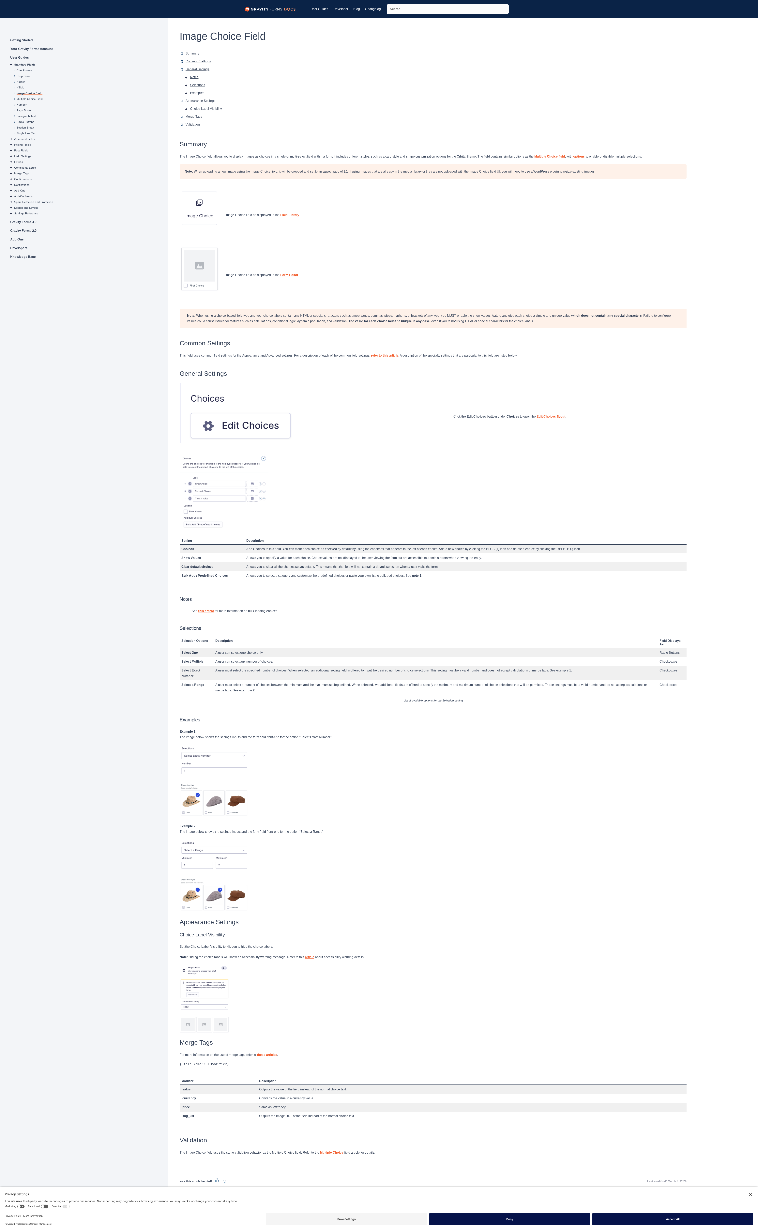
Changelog (373, 9)
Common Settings (198, 61)
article (309, 957)
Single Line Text (26, 133)
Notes (194, 77)
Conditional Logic (25, 167)
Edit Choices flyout (551, 416)
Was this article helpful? (196, 1181)
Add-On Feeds (23, 196)
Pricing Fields (22, 144)
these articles (267, 1054)
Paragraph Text (26, 116)
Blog (356, 9)
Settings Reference (26, 213)
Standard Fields (25, 64)
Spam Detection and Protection (33, 202)
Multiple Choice (331, 1152)
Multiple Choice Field (30, 98)
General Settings (197, 69)
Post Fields (21, 150)
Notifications (21, 184)
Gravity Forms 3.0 (23, 222)
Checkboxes (24, 70)
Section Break (25, 127)
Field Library (289, 215)
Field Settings (22, 156)
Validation (193, 124)
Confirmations (23, 179)
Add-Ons (19, 190)
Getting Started (21, 40)
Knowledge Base (23, 256)
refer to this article (384, 355)
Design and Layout (26, 207)
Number (22, 104)
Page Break (24, 110)
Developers (18, 248)
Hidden (21, 81)
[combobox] (448, 9)
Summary (192, 53)
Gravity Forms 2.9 (23, 230)
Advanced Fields (24, 139)
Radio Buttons (25, 121)
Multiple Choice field (549, 156)
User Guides (319, 9)
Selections (197, 85)
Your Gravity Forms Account (31, 49)
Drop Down (24, 76)
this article (206, 611)
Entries (18, 161)
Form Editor (289, 275)
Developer (340, 9)
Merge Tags (21, 173)
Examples (197, 93)
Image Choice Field (29, 93)
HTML (20, 87)
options (579, 156)
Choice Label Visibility (206, 108)
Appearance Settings (200, 100)
